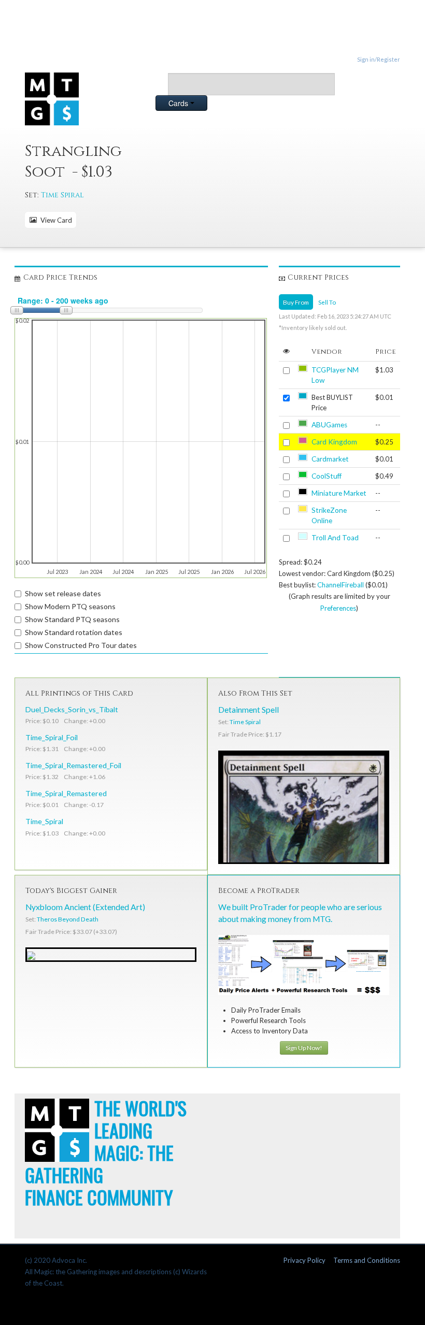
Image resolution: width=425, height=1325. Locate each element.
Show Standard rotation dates (73, 632)
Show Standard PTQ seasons (72, 619)
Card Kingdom (334, 442)
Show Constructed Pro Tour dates (81, 645)
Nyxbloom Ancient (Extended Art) (85, 907)
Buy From (296, 302)
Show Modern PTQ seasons (70, 606)
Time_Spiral (44, 821)
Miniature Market (338, 493)
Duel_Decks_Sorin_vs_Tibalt (71, 709)
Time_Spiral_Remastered (66, 793)
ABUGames (329, 425)
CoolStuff (326, 476)
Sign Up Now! (304, 1048)
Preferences (338, 608)
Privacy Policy (304, 1260)
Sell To (327, 302)
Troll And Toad (335, 538)
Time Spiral (62, 195)
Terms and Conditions (366, 1260)
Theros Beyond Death (67, 919)
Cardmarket (330, 459)
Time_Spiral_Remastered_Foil (73, 765)
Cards (179, 103)
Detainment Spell (248, 709)
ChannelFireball (340, 585)
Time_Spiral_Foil (51, 737)
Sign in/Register (378, 59)
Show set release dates (63, 593)
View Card (54, 220)
